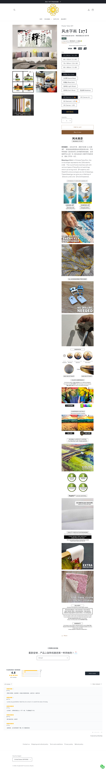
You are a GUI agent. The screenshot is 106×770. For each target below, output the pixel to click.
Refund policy (79, 744)
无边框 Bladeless (85, 90)
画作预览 (70, 112)
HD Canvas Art (85, 97)
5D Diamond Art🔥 (69, 97)
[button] (14, 10)
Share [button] (65, 635)
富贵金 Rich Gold (68, 74)
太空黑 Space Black (69, 78)
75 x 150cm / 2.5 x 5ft (70, 63)
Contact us (26, 744)
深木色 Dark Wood (69, 90)
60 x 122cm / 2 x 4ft (70, 59)
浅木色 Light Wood (69, 86)
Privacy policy (68, 744)
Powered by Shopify (28, 765)
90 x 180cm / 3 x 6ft (70, 67)
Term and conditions (56, 744)
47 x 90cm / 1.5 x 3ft (70, 55)
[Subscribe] (67, 658)
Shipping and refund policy (39, 744)
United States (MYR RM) (21, 759)
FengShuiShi (20, 765)
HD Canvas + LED (69, 105)
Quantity (64, 117)
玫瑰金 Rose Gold (69, 82)
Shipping (64, 42)
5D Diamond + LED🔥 (70, 101)
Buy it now (77, 132)
